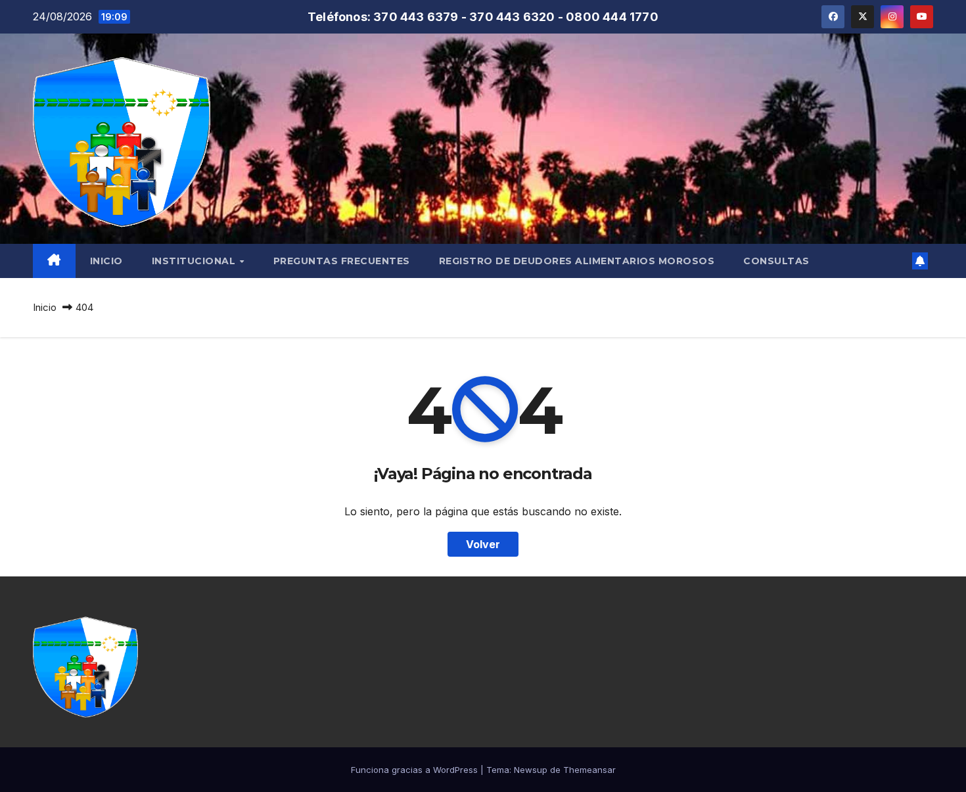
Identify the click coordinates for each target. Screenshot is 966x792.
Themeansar (589, 769)
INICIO (106, 261)
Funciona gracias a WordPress (415, 769)
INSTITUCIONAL (195, 261)
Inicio (45, 307)
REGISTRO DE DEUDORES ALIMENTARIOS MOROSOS (577, 261)
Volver (483, 544)
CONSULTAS (776, 261)
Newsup (530, 769)
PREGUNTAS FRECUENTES (341, 261)
